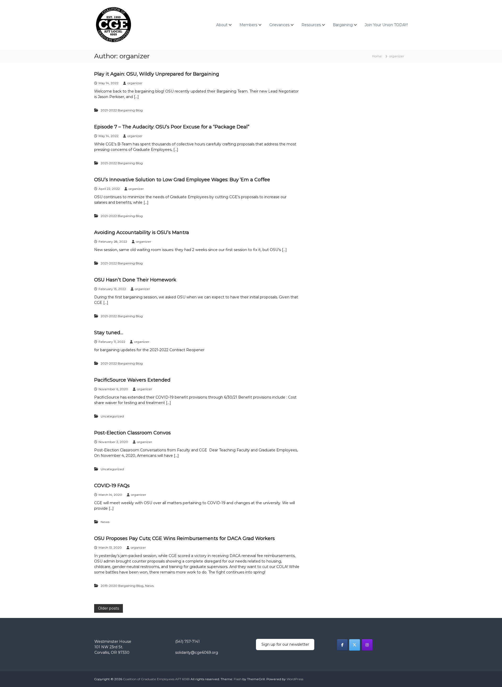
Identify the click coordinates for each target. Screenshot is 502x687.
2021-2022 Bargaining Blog (122, 110)
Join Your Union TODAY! (386, 24)
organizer (134, 83)
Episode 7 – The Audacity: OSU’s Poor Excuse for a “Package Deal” (171, 127)
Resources (311, 24)
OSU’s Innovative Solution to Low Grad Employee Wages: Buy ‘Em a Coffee (182, 180)
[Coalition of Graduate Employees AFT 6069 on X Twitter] (354, 645)
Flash (238, 679)
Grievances (279, 24)
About (221, 24)
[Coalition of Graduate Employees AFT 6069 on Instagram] (367, 645)
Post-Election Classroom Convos (132, 433)
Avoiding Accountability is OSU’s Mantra (141, 232)
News (105, 522)
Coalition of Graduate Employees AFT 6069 (156, 679)
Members (248, 24)
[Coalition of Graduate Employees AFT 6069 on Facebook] (342, 645)
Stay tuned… (108, 333)
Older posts (108, 608)
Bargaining (343, 24)
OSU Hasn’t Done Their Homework (135, 280)
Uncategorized (112, 416)
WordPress (295, 679)
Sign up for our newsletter (285, 644)
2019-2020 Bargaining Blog (122, 586)
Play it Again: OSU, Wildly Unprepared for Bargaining (156, 74)
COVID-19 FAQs (112, 486)
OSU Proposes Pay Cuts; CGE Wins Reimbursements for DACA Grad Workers (184, 538)
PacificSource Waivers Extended (132, 380)
